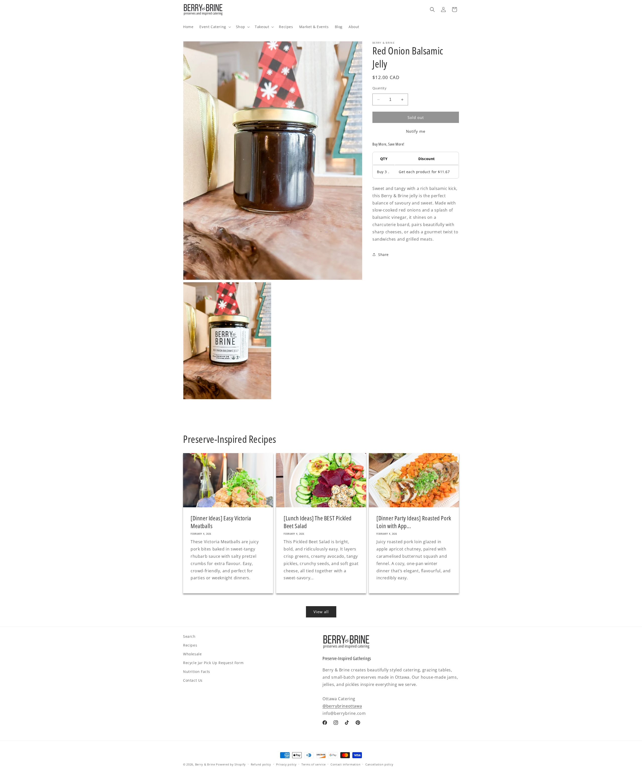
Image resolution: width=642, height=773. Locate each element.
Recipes (190, 645)
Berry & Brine (205, 764)
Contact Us (193, 680)
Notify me (415, 131)
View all (321, 611)
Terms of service (313, 764)
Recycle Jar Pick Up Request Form (213, 662)
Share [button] (383, 254)
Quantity (379, 88)
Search (189, 636)
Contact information (345, 764)
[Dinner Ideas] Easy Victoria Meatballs (221, 522)
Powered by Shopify (231, 764)
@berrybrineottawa (342, 706)
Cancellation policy (379, 764)
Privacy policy (286, 764)
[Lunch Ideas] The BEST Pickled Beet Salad (318, 522)
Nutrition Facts (196, 671)
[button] (214, 27)
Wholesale (192, 654)
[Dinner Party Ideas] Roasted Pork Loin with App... (413, 522)
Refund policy (261, 764)
